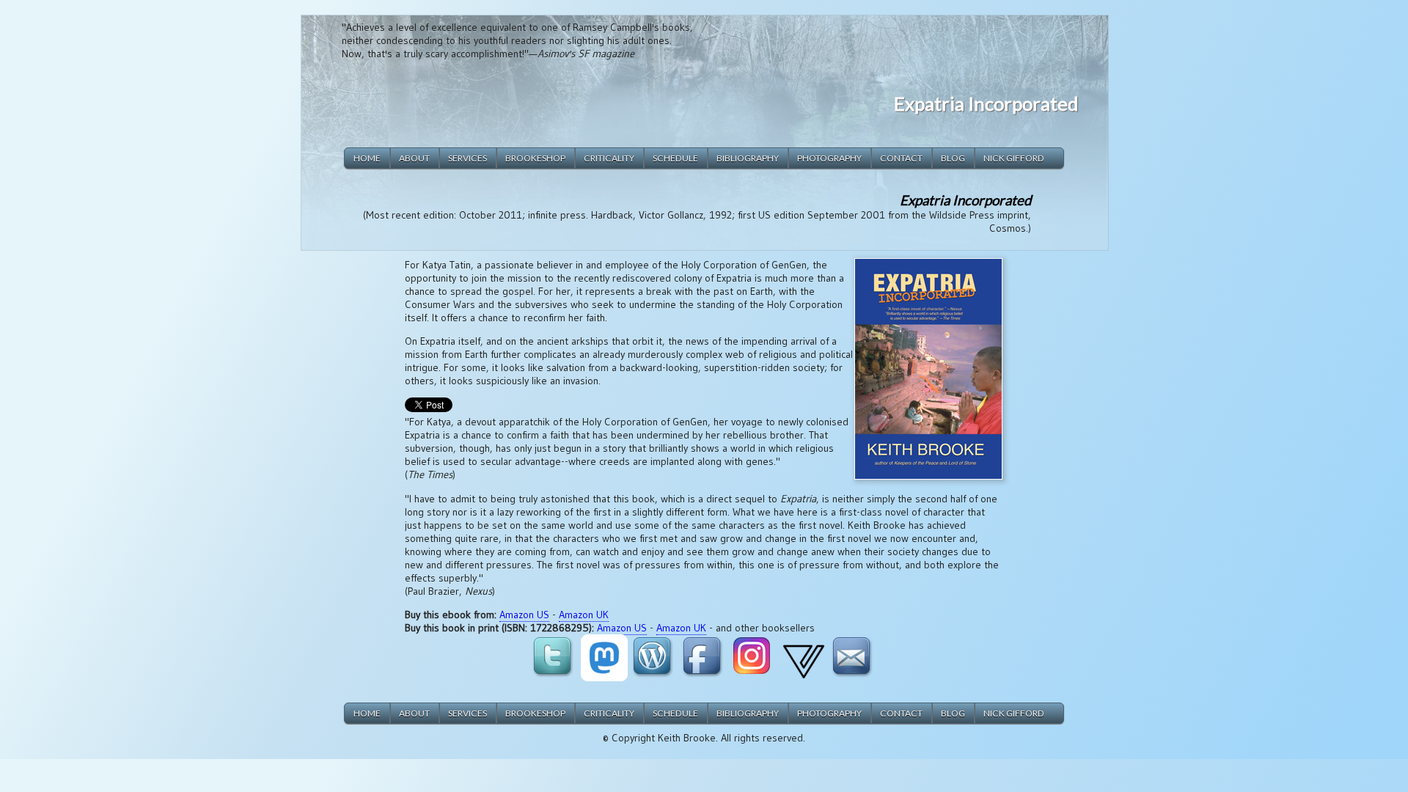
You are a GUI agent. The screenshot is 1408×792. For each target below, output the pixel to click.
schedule (675, 158)
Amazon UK (584, 614)
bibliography (747, 158)
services (467, 158)
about (414, 158)
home (367, 158)
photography (829, 158)
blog (953, 158)
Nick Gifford (1013, 158)
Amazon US (524, 614)
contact (901, 158)
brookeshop (535, 158)
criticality (609, 158)
